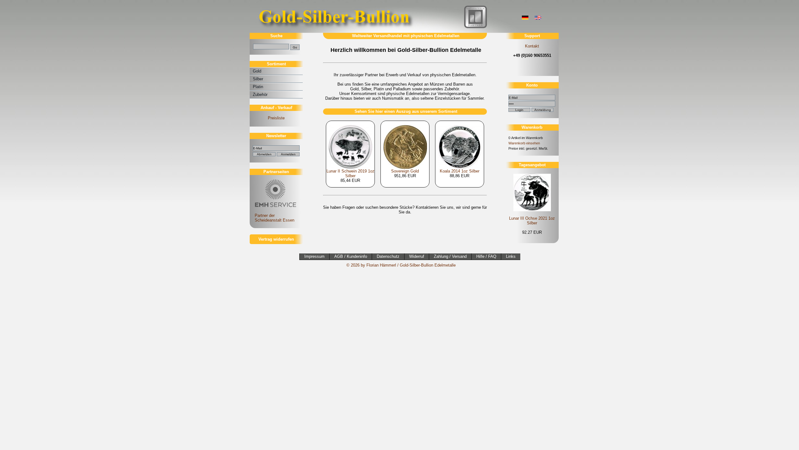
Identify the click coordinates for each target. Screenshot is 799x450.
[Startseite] (335, 31)
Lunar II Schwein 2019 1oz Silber (350, 173)
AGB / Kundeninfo (350, 256)
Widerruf (416, 256)
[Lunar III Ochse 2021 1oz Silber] (532, 192)
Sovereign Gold (405, 171)
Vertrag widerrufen (276, 239)
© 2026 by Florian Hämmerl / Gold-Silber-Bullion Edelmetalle (401, 265)
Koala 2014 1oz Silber (459, 171)
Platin (258, 86)
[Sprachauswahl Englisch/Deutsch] (538, 18)
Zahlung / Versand (450, 256)
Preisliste (276, 118)
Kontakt (532, 46)
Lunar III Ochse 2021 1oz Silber (532, 220)
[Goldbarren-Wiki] (475, 27)
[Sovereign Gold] (405, 145)
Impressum (314, 256)
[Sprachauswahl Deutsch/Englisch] (525, 18)
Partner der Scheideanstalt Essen (272, 217)
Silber (258, 79)
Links (511, 256)
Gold (257, 71)
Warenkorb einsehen (524, 143)
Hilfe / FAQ (486, 256)
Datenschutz (388, 256)
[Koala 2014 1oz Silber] (459, 145)
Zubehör (260, 94)
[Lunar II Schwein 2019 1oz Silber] (350, 145)
